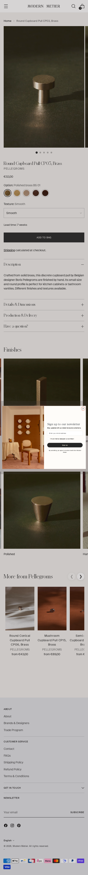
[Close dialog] (83, 409)
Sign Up (65, 445)
